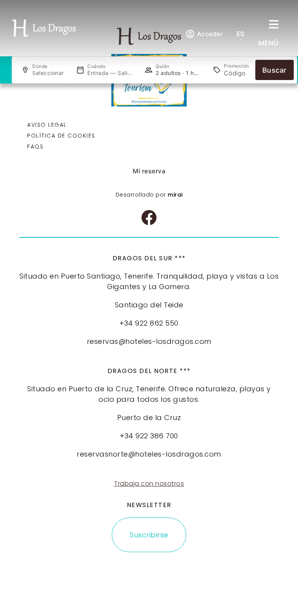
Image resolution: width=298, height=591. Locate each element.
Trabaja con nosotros (149, 483)
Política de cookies (61, 135)
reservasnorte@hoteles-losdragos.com (149, 454)
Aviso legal (47, 125)
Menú (268, 43)
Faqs (35, 146)
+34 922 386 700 (149, 436)
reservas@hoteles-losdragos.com (149, 341)
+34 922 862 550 (149, 323)
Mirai (175, 195)
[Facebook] (149, 217)
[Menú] (274, 24)
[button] (245, 33)
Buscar (274, 70)
